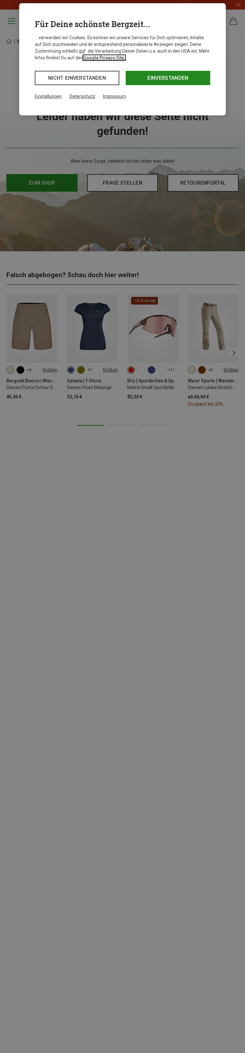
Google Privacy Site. (104, 57)
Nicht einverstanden (77, 78)
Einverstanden (167, 78)
